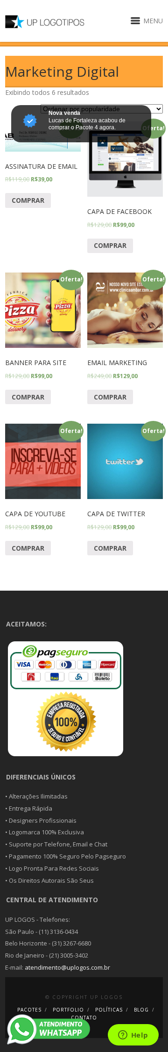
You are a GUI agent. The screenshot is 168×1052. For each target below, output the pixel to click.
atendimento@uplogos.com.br (67, 967)
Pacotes (29, 1009)
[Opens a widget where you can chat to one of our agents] (133, 1035)
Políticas (109, 1009)
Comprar (28, 200)
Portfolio (68, 1009)
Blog (141, 1009)
